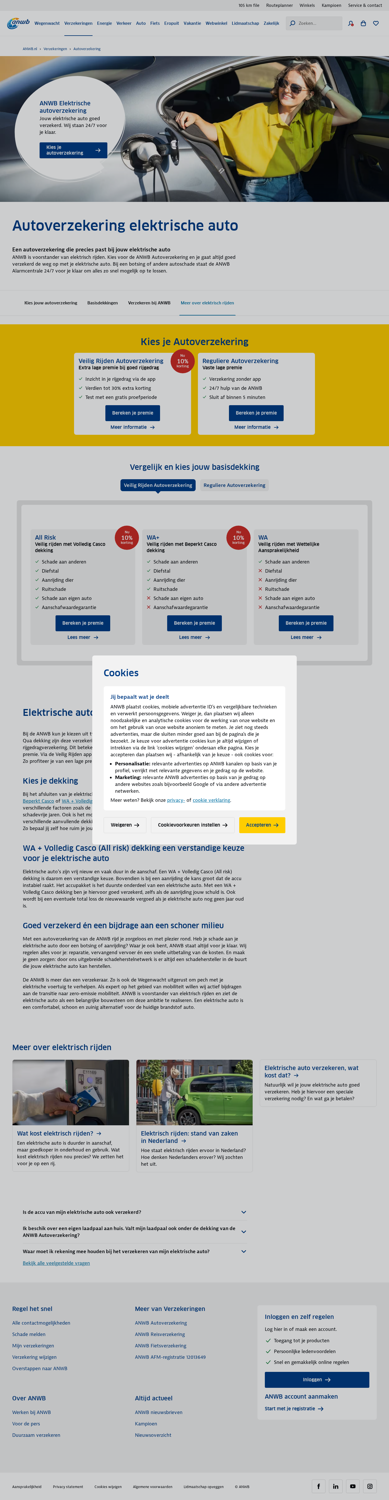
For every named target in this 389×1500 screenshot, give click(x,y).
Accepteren (258, 825)
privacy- (176, 800)
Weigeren (121, 825)
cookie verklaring (211, 800)
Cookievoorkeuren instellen (189, 825)
